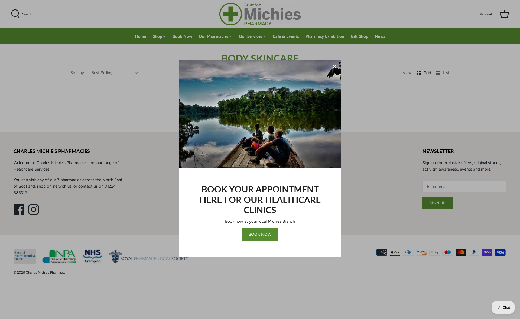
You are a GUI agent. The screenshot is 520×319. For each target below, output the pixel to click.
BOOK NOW (260, 234)
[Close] (334, 66)
